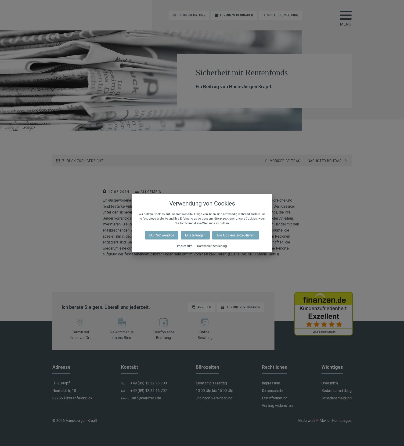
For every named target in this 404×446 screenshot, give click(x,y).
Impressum (184, 246)
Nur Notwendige (161, 235)
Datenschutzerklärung (212, 246)
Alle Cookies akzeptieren (235, 235)
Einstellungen (195, 235)
